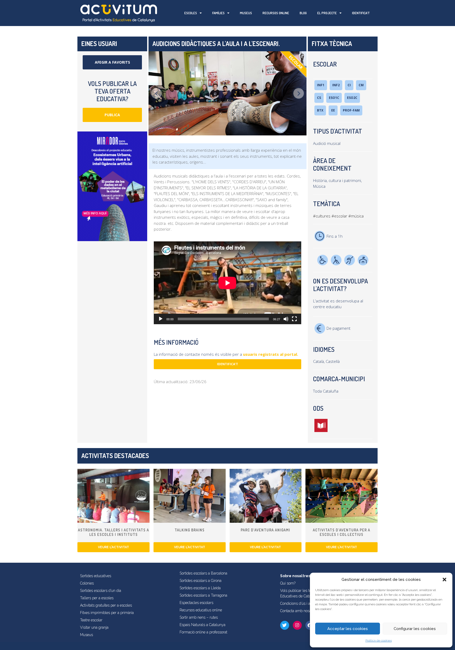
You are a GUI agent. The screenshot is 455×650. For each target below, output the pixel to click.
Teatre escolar (91, 620)
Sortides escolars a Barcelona (203, 573)
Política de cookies (378, 640)
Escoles (190, 13)
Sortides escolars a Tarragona (203, 595)
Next (298, 93)
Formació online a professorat (203, 632)
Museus (246, 13)
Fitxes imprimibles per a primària (107, 613)
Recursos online (276, 13)
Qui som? (287, 583)
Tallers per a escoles (96, 598)
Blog (303, 13)
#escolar (339, 216)
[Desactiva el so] (286, 319)
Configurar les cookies (415, 628)
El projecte (327, 13)
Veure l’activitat (113, 547)
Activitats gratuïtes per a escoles (106, 605)
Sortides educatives (95, 576)
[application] (227, 282)
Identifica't (227, 364)
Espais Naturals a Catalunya (202, 625)
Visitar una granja (94, 627)
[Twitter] (284, 625)
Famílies (218, 13)
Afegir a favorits (112, 62)
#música (356, 216)
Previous (156, 93)
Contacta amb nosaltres (299, 611)
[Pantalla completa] (294, 319)
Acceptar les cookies (347, 628)
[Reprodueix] (160, 319)
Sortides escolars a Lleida (200, 588)
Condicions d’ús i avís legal (302, 603)
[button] (444, 579)
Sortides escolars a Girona (200, 580)
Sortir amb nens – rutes (199, 617)
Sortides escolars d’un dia (100, 590)
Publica (112, 114)
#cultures (321, 216)
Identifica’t (361, 13)
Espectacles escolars (196, 603)
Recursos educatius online (201, 610)
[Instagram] (297, 625)
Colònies (87, 583)
